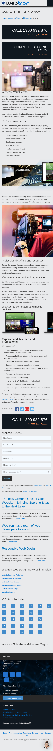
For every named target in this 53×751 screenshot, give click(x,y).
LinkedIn (18, 674)
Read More (20, 519)
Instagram (6, 679)
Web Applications (9, 709)
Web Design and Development (15, 712)
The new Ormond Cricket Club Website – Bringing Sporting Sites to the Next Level (25, 502)
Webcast (18, 18)
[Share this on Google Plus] (27, 410)
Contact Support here (13, 698)
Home (4, 18)
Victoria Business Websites (12, 575)
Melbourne (27, 18)
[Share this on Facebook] (17, 410)
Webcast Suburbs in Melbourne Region (25, 644)
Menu (50, 3)
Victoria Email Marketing (11, 578)
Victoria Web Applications (11, 585)
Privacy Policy (38, 485)
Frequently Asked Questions (20, 733)
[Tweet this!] (22, 410)
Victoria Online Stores (10, 582)
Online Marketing (9, 718)
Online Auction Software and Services (17, 715)
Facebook (5, 674)
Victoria (10, 18)
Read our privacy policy (30, 491)
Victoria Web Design (10, 589)
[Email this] (32, 410)
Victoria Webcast (8, 592)
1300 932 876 (7, 399)
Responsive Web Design (19, 548)
